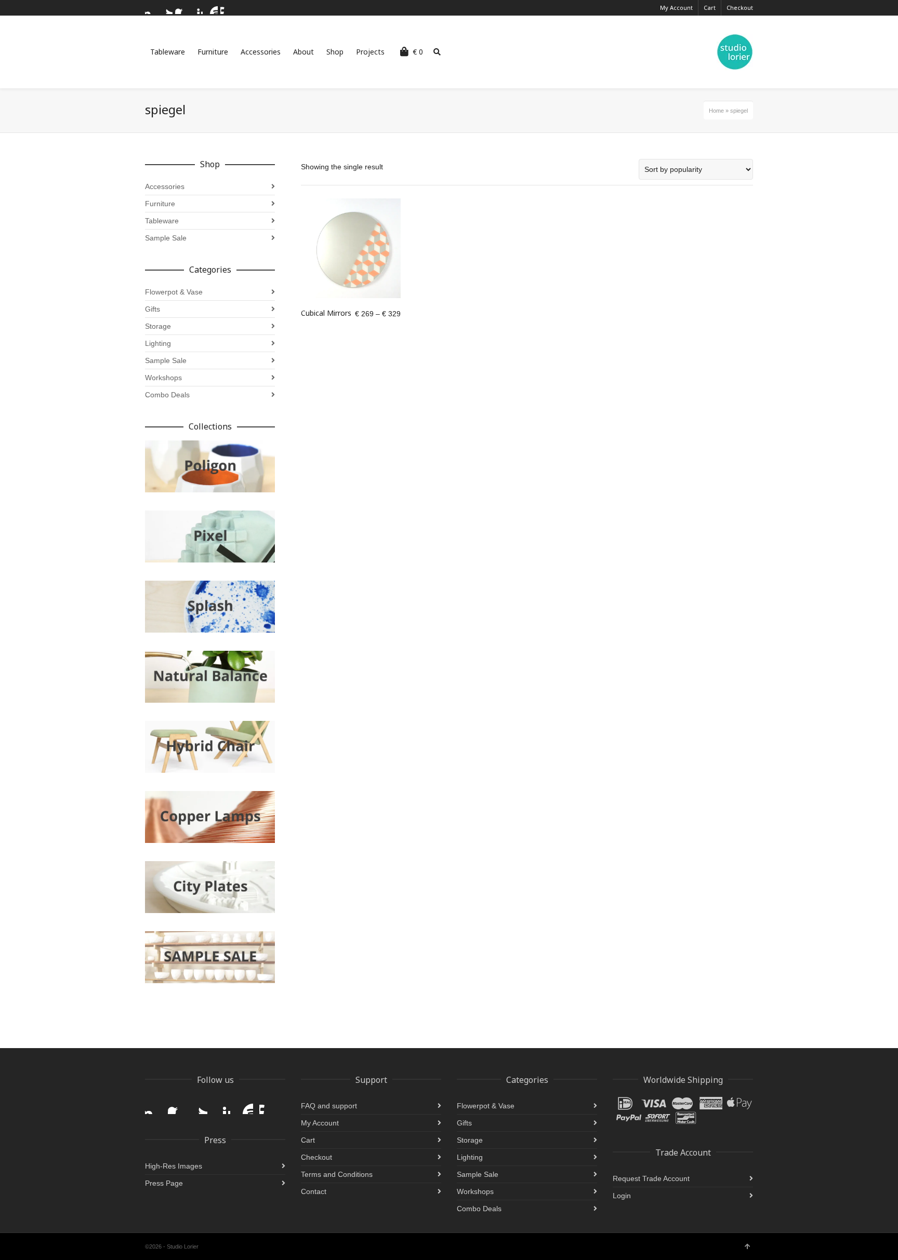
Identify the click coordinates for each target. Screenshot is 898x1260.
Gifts (152, 309)
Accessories (164, 186)
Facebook (181, 8)
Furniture (160, 203)
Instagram (151, 8)
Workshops (163, 377)
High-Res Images (173, 1166)
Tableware (162, 221)
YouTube (211, 8)
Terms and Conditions (337, 1174)
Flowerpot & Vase (174, 292)
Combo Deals (167, 395)
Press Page (164, 1183)
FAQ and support (329, 1106)
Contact (313, 1191)
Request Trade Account (651, 1178)
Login (622, 1195)
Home (716, 111)
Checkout (740, 7)
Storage (158, 326)
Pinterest (196, 8)
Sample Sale (166, 238)
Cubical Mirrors (326, 313)
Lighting (158, 343)
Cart (710, 7)
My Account (676, 7)
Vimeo (226, 8)
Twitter (166, 8)
